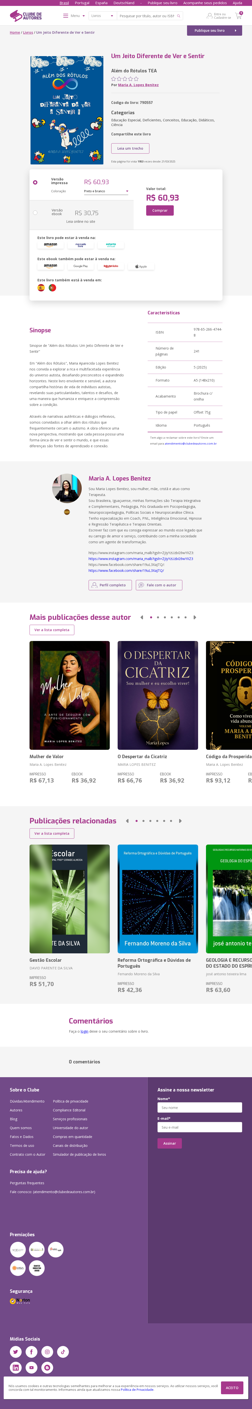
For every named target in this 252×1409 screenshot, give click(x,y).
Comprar (160, 210)
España (101, 2)
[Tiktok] (63, 1352)
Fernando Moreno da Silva (139, 974)
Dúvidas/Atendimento (27, 1101)
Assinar (169, 1143)
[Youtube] (31, 1368)
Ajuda (237, 2)
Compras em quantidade (72, 1136)
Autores (16, 1110)
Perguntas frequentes (27, 1183)
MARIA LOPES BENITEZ (137, 764)
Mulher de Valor (47, 757)
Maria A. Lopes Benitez (138, 84)
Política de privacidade (70, 1101)
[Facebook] (31, 1352)
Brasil (64, 2)
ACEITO (232, 1387)
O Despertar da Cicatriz (142, 757)
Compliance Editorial (69, 1110)
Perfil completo (113, 585)
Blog (13, 1119)
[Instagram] (47, 1352)
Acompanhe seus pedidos (205, 2)
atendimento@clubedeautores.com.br (191, 443)
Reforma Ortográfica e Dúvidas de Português (154, 963)
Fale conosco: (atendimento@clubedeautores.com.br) (52, 1191)
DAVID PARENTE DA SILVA (51, 968)
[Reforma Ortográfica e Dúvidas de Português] (158, 899)
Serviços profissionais (70, 1119)
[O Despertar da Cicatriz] (158, 695)
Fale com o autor (161, 585)
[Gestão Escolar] (70, 899)
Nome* (164, 1099)
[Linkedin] (16, 1368)
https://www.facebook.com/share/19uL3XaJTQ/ (126, 570)
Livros (28, 32)
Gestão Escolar (46, 960)
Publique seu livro (162, 2)
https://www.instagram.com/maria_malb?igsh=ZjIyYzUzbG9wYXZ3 (141, 558)
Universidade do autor (70, 1127)
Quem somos (21, 1127)
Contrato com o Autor (27, 1154)
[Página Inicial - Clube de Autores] (26, 17)
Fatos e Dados (21, 1136)
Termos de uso (22, 1145)
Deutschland (123, 2)
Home (15, 32)
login (84, 1031)
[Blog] (47, 1368)
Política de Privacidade (137, 1390)
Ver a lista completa (51, 629)
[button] (142, 617)
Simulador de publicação (79, 1154)
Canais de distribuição (70, 1145)
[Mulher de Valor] (70, 695)
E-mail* (164, 1119)
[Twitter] (16, 1352)
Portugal (82, 2)
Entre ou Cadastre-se (222, 15)
